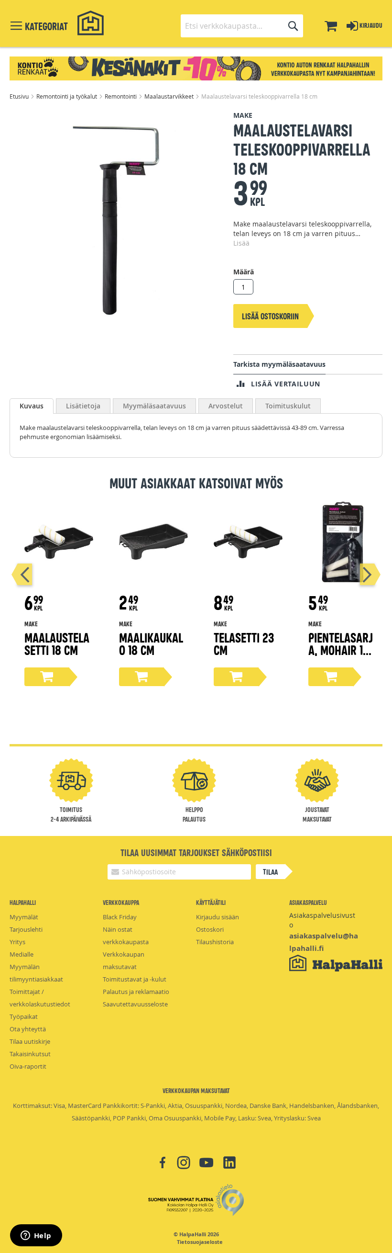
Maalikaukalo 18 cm (151, 643)
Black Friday (120, 917)
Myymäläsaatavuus (154, 405)
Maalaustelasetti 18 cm (56, 643)
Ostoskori (210, 929)
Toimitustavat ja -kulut (134, 979)
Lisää (241, 243)
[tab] (32, 406)
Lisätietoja (83, 405)
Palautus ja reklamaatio (136, 991)
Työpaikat (24, 1016)
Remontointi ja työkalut (67, 96)
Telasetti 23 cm (244, 643)
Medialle (21, 954)
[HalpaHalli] (90, 23)
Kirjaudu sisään (217, 917)
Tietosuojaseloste (200, 1242)
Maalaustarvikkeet (169, 96)
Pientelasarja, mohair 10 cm (340, 649)
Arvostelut (225, 405)
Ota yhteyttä (28, 1029)
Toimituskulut (288, 405)
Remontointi (121, 96)
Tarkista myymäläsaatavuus (279, 364)
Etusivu (20, 96)
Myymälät (24, 917)
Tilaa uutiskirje (30, 1041)
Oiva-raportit (28, 1066)
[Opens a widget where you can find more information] (36, 1236)
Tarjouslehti (26, 929)
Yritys (17, 941)
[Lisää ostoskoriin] (46, 676)
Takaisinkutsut (30, 1054)
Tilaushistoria (215, 941)
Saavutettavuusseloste (135, 1004)
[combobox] (242, 25)
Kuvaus (32, 405)
